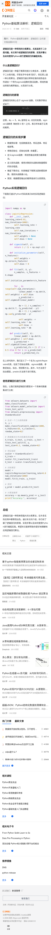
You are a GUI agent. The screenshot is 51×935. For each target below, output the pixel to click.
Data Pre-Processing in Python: (16, 838)
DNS (4, 867)
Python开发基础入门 (11, 787)
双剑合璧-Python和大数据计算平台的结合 (20, 843)
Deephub (5, 649)
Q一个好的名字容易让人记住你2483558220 (19, 569)
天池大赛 (20, 904)
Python (22, 540)
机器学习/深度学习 (32, 536)
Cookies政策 (26, 915)
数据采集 (33, 540)
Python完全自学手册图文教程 (15, 803)
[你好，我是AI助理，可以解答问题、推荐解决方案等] (35, 10)
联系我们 (25, 898)
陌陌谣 (4, 601)
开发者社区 (12, 904)
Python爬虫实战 (9, 782)
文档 (4, 904)
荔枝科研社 (6, 585)
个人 (46, 16)
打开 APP (42, 3)
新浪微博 (16, 890)
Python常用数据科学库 (12, 792)
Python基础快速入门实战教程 (15, 808)
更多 (4, 816)
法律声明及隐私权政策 (11, 915)
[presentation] (12, 120)
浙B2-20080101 (30, 921)
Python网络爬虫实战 (11, 798)
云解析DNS (16, 536)
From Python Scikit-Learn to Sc (16, 832)
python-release (9, 872)
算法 (14, 540)
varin (4, 617)
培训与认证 (29, 904)
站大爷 (4, 633)
